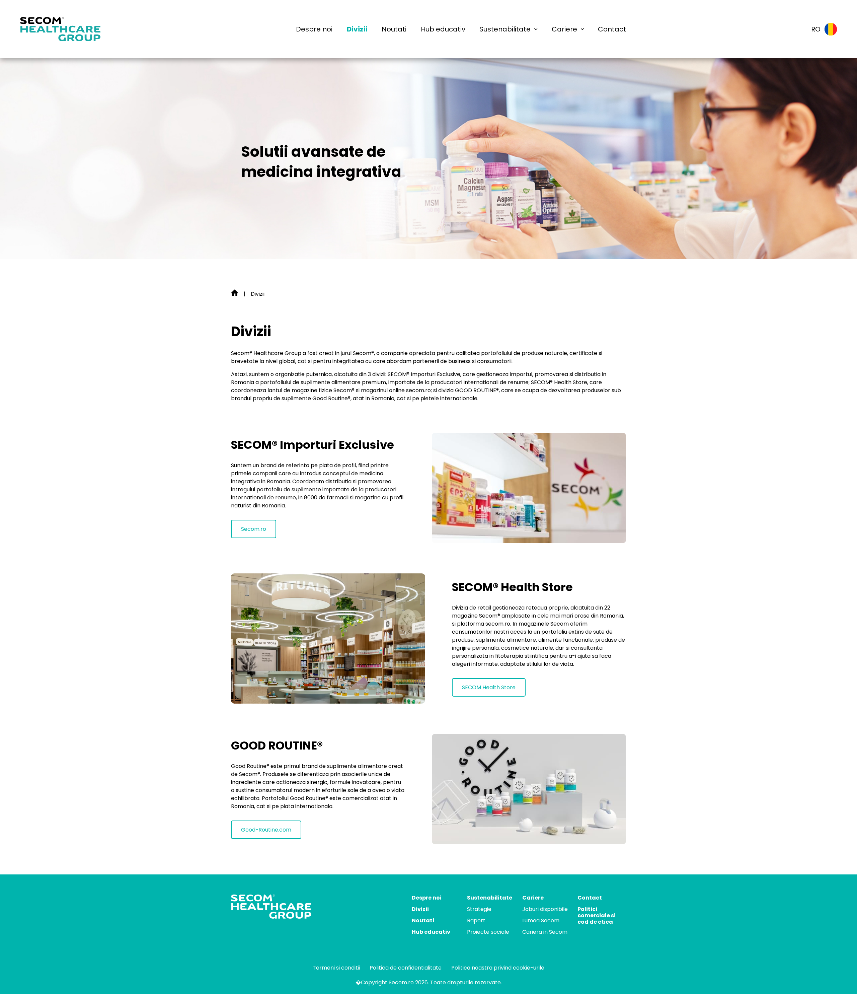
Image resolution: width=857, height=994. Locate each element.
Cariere (564, 29)
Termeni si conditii (336, 968)
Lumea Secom (540, 920)
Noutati (394, 29)
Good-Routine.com (266, 830)
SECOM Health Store (489, 687)
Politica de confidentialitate (406, 968)
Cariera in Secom (544, 932)
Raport (476, 920)
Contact (612, 29)
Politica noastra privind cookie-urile (497, 968)
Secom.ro (253, 529)
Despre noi (314, 29)
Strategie (479, 909)
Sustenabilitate (505, 29)
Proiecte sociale (488, 932)
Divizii (357, 29)
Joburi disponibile (545, 909)
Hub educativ (443, 29)
